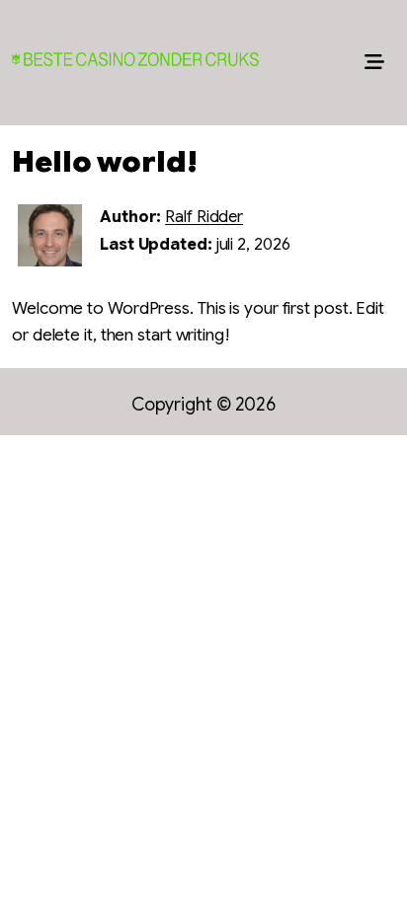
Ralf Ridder (204, 217)
